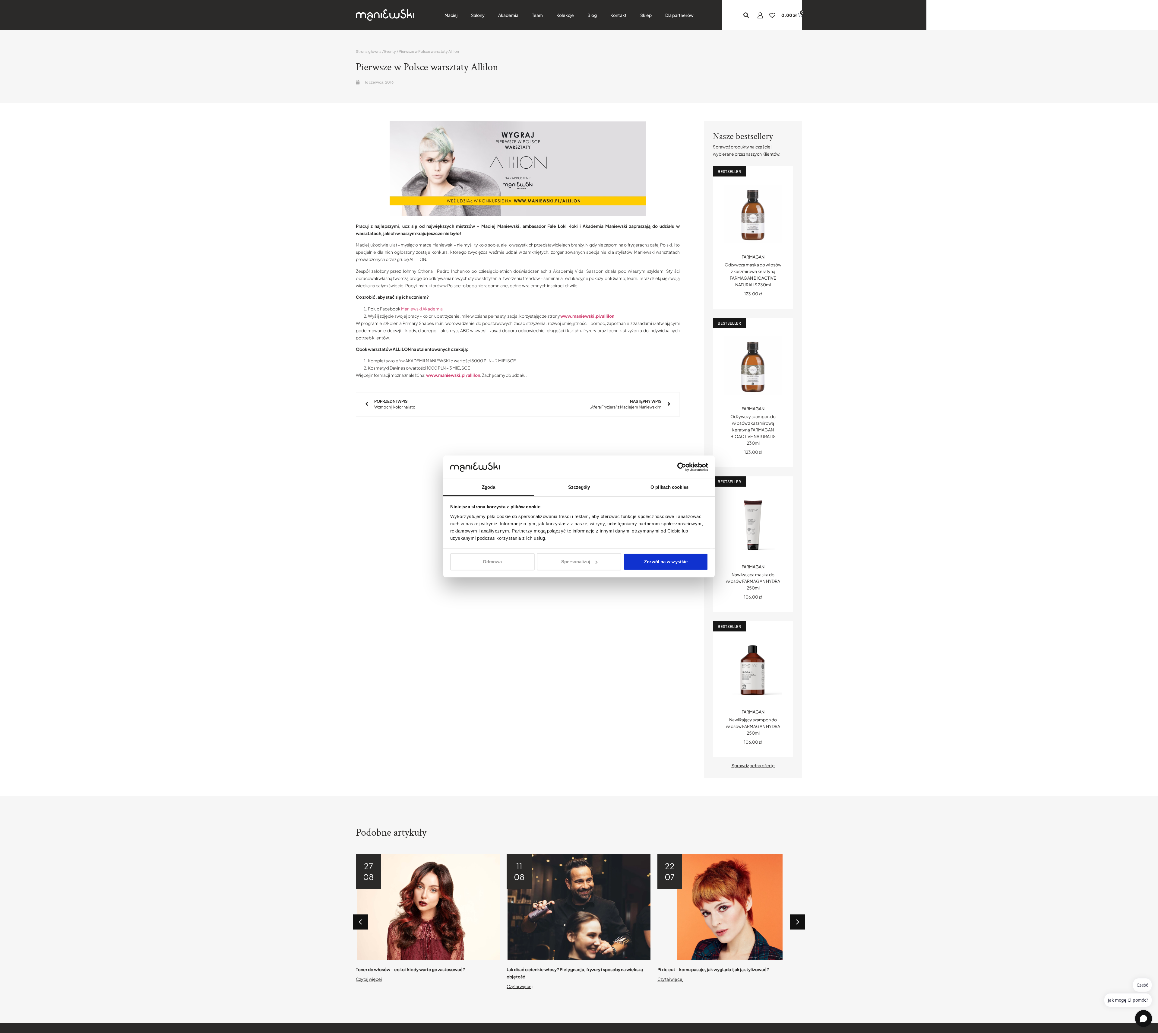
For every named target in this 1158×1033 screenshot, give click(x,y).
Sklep (646, 15)
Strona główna (368, 51)
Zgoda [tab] (488, 487)
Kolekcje (565, 15)
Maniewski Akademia (422, 308)
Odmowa (492, 561)
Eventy (390, 51)
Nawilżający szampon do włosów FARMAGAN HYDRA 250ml (753, 726)
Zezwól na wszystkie (666, 561)
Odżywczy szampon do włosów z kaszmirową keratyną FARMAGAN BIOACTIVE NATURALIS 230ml (753, 430)
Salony (478, 15)
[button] (746, 15)
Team (537, 15)
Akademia (508, 15)
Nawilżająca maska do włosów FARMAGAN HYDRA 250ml (753, 581)
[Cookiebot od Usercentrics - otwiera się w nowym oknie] (681, 467)
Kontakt (618, 15)
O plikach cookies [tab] (669, 487)
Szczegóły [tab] (579, 487)
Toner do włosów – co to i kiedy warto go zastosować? (410, 969)
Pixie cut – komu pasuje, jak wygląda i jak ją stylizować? (713, 969)
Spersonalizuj (575, 561)
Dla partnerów (679, 15)
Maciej (451, 15)
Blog (592, 15)
